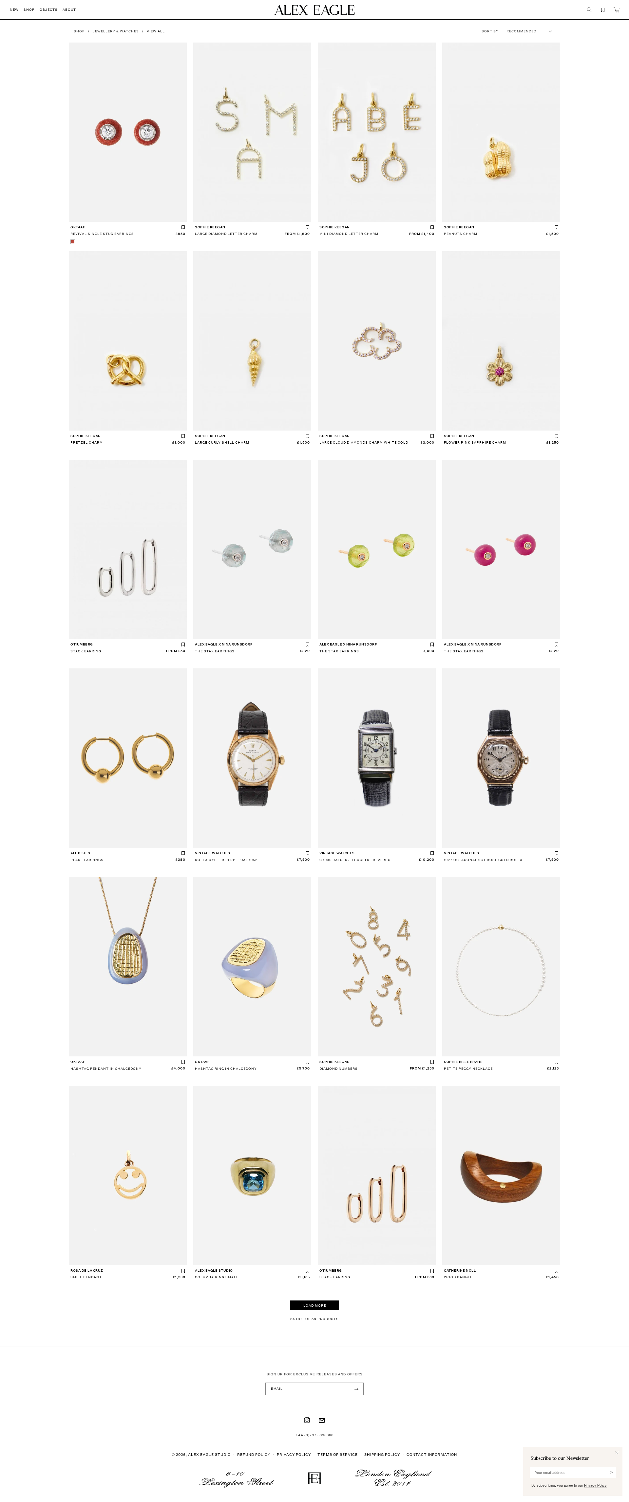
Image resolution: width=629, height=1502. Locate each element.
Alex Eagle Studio (209, 1454)
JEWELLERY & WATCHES (116, 31)
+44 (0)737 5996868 (315, 1435)
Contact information (432, 1454)
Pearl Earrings (87, 859)
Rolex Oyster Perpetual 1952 (226, 859)
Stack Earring (85, 651)
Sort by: (491, 31)
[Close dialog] (617, 1452)
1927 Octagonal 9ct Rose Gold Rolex (483, 859)
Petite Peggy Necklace (468, 1068)
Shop (79, 31)
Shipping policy (382, 1454)
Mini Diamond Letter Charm (348, 233)
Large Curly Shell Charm (222, 442)
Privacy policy (294, 1454)
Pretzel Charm (86, 442)
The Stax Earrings (215, 651)
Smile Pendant (86, 1277)
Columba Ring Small (216, 1277)
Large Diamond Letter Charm (226, 233)
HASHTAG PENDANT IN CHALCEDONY (106, 1068)
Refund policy (253, 1454)
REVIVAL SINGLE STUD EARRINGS (102, 233)
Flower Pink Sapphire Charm (475, 442)
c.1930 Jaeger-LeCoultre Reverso (355, 859)
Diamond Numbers (338, 1068)
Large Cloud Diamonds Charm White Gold (363, 442)
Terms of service (337, 1454)
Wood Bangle (458, 1277)
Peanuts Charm (460, 233)
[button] (17, 10)
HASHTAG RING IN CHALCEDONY (226, 1068)
